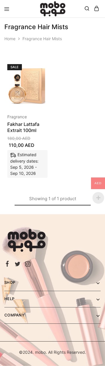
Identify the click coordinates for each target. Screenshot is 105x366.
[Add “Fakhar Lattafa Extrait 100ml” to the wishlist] (37, 88)
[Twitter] (18, 265)
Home (9, 38)
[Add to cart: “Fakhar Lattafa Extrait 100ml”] (37, 66)
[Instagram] (28, 265)
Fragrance (17, 116)
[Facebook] (7, 264)
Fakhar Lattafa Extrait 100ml (23, 127)
